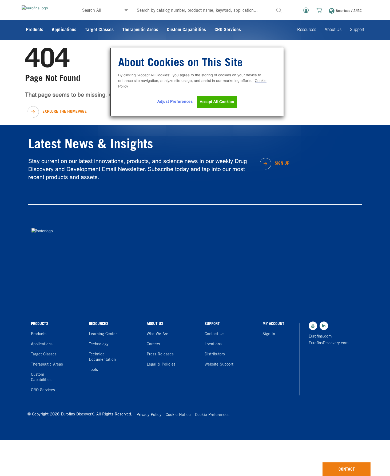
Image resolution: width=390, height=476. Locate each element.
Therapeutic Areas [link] (140, 30)
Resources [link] (306, 30)
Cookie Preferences (212, 415)
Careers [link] (153, 344)
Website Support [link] (219, 365)
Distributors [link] (215, 354)
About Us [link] (333, 30)
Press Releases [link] (160, 354)
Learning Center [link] (103, 334)
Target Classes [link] (99, 30)
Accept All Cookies (217, 102)
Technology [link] (99, 344)
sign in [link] (268, 334)
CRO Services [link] (227, 30)
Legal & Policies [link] (161, 365)
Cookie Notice (178, 415)
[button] (279, 10)
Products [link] (34, 30)
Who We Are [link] (157, 334)
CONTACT (347, 469)
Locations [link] (213, 344)
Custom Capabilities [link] (186, 30)
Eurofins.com (320, 337)
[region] (197, 81)
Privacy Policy (149, 415)
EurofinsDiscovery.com (327, 343)
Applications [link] (64, 30)
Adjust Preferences (175, 101)
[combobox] (208, 10)
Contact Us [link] (214, 334)
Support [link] (357, 30)
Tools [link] (93, 370)
